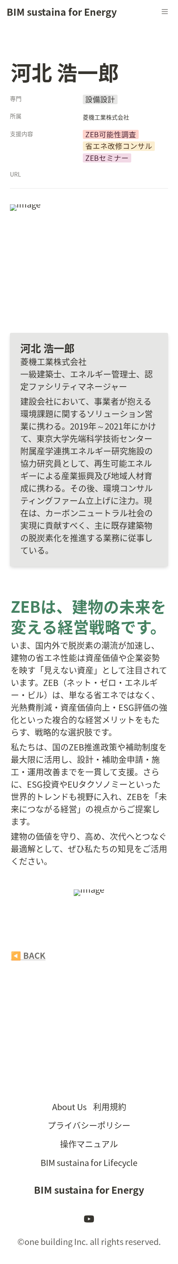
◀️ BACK (28, 955)
